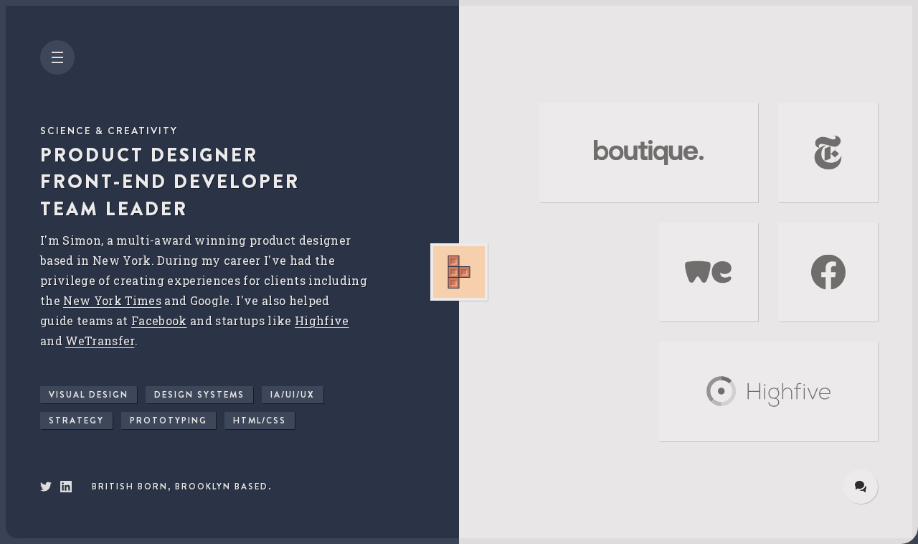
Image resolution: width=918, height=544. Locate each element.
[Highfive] (768, 391)
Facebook (159, 320)
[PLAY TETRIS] (459, 272)
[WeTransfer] (709, 272)
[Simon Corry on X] (46, 488)
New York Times (112, 300)
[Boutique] (648, 152)
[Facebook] (828, 272)
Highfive (322, 320)
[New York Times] (828, 152)
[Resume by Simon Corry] (66, 488)
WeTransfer (99, 340)
